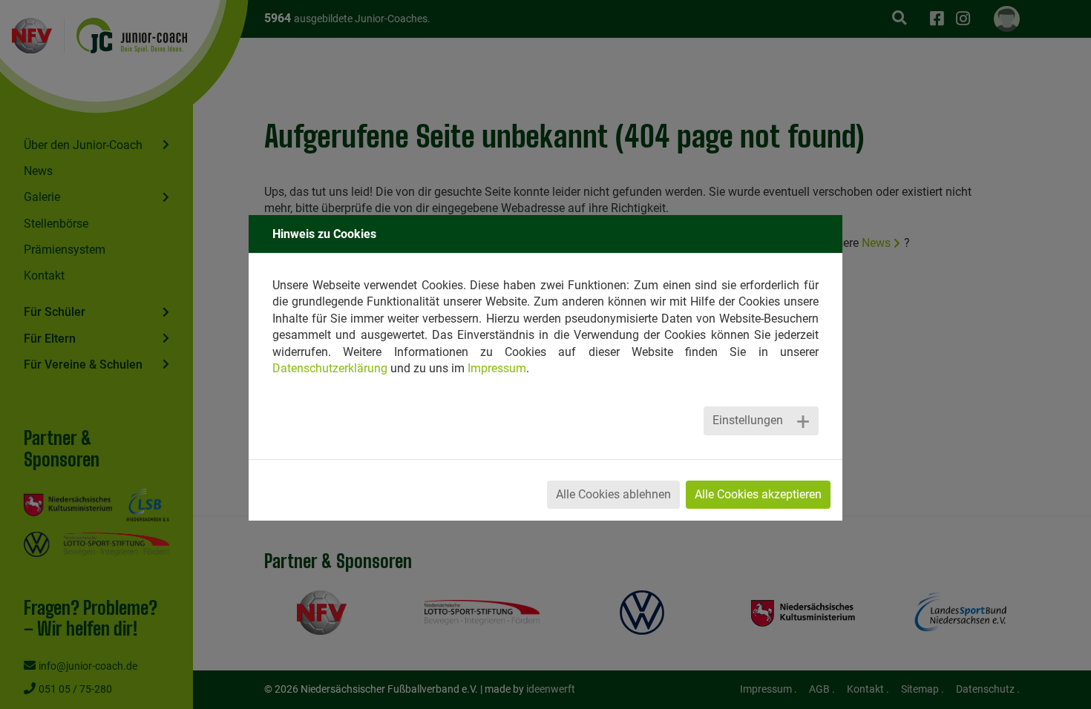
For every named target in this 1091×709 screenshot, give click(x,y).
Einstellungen (747, 420)
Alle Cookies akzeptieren (758, 494)
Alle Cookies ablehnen (613, 494)
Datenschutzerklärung (329, 368)
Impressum (497, 368)
